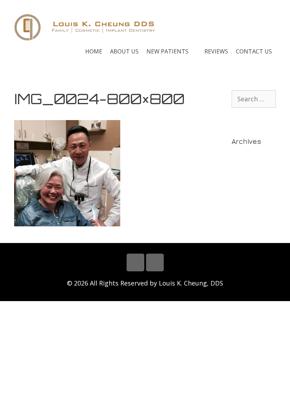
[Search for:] (254, 99)
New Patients (167, 51)
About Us (124, 51)
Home (93, 51)
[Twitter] (155, 262)
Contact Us (254, 51)
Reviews (216, 51)
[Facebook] (135, 262)
